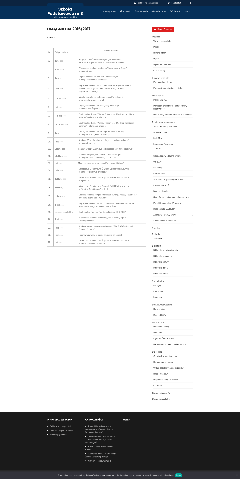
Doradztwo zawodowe (162, 305)
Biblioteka (156, 246)
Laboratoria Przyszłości (163, 144)
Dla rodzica (157, 352)
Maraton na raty (160, 100)
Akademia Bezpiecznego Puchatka (168, 179)
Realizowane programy (162, 122)
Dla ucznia (157, 322)
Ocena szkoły (159, 70)
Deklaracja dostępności (60, 426)
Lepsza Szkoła (159, 174)
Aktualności (125, 11)
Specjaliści (157, 281)
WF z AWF (158, 162)
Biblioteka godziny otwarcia (165, 250)
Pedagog (157, 285)
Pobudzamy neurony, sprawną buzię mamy (172, 115)
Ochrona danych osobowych (62, 430)
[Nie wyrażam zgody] (237, 475)
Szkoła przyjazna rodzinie (164, 221)
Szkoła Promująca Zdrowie (165, 126)
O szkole (156, 37)
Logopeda (157, 297)
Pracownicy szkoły (160, 78)
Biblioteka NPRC (161, 274)
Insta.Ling (157, 168)
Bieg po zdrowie (160, 191)
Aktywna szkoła (160, 132)
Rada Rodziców (160, 374)
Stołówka (156, 234)
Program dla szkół (161, 185)
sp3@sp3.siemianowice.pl (149, 3)
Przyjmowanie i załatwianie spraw (150, 11)
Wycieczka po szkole (162, 65)
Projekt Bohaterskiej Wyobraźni (167, 203)
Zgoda (178, 475)
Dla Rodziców (159, 315)
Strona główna (109, 11)
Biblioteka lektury (161, 262)
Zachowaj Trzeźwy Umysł (164, 215)
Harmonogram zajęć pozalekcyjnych (169, 344)
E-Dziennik (175, 11)
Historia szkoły (159, 53)
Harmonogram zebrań (163, 362)
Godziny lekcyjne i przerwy (165, 356)
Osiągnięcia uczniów (161, 393)
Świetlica (156, 228)
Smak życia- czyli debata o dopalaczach (171, 197)
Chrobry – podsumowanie (99, 461)
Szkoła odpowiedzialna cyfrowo (167, 156)
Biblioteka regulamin (162, 256)
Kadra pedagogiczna (162, 82)
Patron (156, 47)
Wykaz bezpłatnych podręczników (168, 368)
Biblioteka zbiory (160, 268)
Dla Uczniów (159, 309)
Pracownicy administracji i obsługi (168, 88)
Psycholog (158, 291)
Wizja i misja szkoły (162, 41)
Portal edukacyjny (161, 327)
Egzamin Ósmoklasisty (163, 338)
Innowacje (156, 96)
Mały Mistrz (158, 138)
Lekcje (157, 148)
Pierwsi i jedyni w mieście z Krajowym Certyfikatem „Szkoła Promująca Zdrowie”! (99, 429)
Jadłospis (157, 238)
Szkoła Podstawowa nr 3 (65, 11)
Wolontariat (158, 333)
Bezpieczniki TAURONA (164, 209)
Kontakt (188, 11)
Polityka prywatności (59, 435)
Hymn (156, 59)
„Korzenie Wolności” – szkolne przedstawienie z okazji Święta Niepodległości (100, 439)
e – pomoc (158, 386)
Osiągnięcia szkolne (161, 399)
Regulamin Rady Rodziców (165, 380)
